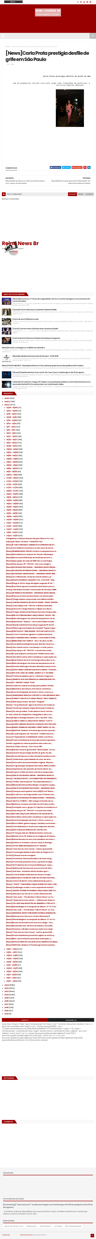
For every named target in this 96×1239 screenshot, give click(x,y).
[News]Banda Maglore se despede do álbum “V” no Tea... (31, 906)
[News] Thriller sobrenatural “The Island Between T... (30, 782)
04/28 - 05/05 (12, 519)
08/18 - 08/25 (12, 468)
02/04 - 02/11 (12, 968)
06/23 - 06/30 (12, 494)
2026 (6, 398)
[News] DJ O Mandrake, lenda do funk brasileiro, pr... (29, 577)
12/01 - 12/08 (11, 420)
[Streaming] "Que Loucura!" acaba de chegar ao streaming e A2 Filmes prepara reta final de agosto (48, 1206)
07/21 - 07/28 (12, 481)
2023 (6, 985)
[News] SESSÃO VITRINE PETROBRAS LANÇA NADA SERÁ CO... (31, 890)
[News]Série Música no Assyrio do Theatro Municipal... (30, 554)
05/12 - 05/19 (12, 513)
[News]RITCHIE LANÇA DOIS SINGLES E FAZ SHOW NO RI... (30, 814)
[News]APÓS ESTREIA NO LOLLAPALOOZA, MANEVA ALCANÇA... (32, 942)
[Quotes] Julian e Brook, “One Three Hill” (24, 746)
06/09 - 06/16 (12, 500)
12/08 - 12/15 (11, 417)
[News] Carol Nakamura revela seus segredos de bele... (31, 826)
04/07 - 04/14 (12, 529)
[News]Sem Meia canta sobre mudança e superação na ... (32, 817)
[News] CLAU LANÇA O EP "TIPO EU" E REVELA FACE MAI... (29, 605)
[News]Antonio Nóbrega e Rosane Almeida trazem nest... (31, 666)
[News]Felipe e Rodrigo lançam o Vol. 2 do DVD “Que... (30, 717)
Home (8, 47)
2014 (6, 1014)
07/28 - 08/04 (12, 478)
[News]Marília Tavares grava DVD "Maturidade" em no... (31, 750)
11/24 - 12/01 (11, 423)
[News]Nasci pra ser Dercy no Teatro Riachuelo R (28, 916)
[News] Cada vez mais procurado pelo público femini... (30, 685)
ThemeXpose (15, 1235)
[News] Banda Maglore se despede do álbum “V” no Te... (31, 919)
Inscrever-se (71, 1020)
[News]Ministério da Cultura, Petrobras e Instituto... (29, 689)
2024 (6, 405)
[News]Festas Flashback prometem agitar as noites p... (30, 935)
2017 (6, 1004)
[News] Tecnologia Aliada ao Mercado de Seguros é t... (30, 852)
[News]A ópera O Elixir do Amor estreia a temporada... (30, 772)
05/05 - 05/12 (12, 516)
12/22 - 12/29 (11, 411)
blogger (72, 194)
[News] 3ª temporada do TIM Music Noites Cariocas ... (30, 833)
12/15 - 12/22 (11, 414)
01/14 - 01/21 (11, 978)
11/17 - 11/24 (11, 427)
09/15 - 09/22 (12, 455)
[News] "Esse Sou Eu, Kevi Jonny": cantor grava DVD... (30, 849)
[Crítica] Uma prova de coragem (20, 855)
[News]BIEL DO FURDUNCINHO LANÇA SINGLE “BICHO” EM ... (31, 615)
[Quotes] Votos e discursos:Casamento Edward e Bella (34, 309)
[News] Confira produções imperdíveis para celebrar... (30, 708)
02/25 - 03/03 (12, 958)
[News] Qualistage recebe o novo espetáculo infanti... (30, 887)
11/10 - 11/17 (11, 430)
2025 (6, 401)
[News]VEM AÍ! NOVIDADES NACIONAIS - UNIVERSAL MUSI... (31, 788)
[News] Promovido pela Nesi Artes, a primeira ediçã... (29, 862)
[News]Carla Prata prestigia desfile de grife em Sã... (29, 753)
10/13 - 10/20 (11, 443)
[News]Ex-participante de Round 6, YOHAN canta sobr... (30, 653)
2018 (6, 1001)
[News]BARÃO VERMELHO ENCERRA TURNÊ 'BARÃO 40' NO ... (31, 727)
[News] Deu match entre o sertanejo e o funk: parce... (30, 647)
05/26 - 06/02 (12, 507)
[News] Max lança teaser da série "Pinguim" (25, 702)
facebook (89, 194)
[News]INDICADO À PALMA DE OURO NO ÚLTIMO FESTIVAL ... (31, 878)
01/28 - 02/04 (12, 971)
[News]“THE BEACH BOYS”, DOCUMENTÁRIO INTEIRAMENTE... (32, 778)
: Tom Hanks (57, 1226)
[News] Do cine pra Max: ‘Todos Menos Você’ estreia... (30, 711)
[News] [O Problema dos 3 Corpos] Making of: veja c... (30, 865)
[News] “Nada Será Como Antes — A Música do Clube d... (31, 900)
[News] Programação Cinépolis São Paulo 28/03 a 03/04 (30, 766)
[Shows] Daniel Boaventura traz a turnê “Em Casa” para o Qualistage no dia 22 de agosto (48, 372)
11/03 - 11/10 (11, 433)
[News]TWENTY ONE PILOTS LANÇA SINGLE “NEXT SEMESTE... (32, 698)
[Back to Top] (92, 1235)
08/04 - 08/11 (12, 475)
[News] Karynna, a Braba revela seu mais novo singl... (30, 929)
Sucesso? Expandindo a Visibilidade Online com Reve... (30, 737)
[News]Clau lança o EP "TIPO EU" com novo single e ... (29, 564)
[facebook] (78, 2)
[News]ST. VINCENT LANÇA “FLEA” (20, 682)
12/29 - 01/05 (12, 407)
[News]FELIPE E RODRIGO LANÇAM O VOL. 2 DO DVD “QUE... (31, 580)
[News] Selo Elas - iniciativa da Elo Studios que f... (28, 871)
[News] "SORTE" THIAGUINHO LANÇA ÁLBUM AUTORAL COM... (32, 884)
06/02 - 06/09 (12, 503)
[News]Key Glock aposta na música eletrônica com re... (31, 586)
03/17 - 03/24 (12, 949)
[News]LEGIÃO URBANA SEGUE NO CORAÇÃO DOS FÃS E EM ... (31, 724)
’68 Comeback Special (73, 1226)
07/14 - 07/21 (12, 484)
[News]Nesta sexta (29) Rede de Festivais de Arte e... (29, 557)
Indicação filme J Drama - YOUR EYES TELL (24, 541)
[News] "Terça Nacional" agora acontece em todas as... (31, 705)
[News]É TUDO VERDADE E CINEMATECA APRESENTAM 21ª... (31, 545)
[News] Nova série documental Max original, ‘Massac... (30, 762)
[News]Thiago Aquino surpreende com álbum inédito (30, 599)
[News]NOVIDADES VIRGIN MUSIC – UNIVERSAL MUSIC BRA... (31, 573)
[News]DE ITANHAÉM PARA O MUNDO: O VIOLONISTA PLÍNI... (31, 638)
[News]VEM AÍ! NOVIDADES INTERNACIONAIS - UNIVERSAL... (31, 798)
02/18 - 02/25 (12, 962)
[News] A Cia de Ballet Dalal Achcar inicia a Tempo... (29, 874)
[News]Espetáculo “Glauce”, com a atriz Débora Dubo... (31, 621)
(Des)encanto (31, 1226)
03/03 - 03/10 (12, 955)
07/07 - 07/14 (12, 487)
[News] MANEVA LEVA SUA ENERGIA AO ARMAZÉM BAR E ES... (31, 679)
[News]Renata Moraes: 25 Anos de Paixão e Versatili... (30, 926)
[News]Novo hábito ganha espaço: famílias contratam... (31, 823)
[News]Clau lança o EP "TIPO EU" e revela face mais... (29, 650)
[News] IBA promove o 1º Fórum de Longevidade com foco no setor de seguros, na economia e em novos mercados (51, 300)
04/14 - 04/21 (12, 526)
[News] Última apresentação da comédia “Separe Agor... (31, 628)
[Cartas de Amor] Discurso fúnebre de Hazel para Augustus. (36, 338)
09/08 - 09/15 (12, 459)
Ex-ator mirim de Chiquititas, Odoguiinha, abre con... (29, 714)
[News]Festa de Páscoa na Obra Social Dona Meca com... (31, 756)
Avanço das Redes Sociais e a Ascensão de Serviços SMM (31, 589)
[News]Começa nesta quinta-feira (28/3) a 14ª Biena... (30, 791)
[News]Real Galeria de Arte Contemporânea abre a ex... (31, 660)
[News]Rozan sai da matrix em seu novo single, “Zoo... (30, 922)
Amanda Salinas (39, 1235)
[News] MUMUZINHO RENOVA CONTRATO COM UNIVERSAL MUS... (33, 695)
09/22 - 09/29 (12, 452)
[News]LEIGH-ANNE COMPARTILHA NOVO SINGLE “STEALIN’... (31, 670)
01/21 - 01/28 (11, 974)
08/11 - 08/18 (11, 471)
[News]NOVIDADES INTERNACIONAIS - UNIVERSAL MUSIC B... (31, 570)
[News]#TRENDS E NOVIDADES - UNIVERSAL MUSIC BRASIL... (31, 593)
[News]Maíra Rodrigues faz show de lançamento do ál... (31, 618)
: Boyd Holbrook (45, 1226)
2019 (6, 998)
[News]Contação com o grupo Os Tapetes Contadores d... (32, 807)
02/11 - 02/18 (11, 965)
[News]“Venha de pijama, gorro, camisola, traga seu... (30, 676)
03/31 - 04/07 (12, 532)
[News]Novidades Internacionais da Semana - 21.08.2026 (35, 356)
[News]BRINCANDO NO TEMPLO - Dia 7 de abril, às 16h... (30, 641)
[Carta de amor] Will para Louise (25, 319)
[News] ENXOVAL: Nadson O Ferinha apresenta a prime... (31, 945)
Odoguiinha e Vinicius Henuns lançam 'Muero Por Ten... (30, 538)
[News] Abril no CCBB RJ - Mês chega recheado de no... (30, 801)
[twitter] (81, 2)
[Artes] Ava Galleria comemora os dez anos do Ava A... (30, 548)
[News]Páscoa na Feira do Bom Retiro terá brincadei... (30, 596)
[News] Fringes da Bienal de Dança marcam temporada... (31, 612)
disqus (80, 194)
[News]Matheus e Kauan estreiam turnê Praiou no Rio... (30, 804)
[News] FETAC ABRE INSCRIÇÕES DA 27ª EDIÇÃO (26, 846)
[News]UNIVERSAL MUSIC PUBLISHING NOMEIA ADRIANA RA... (31, 913)
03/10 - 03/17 (12, 952)
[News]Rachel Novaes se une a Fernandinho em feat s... (31, 839)
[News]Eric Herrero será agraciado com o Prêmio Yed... (30, 794)
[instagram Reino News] (87, 2)
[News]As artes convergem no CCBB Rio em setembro (23, 347)
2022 (6, 988)
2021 (6, 991)
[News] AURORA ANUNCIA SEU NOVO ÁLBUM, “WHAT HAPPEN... (32, 602)
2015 (6, 1010)
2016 (6, 1007)
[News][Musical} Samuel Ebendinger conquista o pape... (31, 785)
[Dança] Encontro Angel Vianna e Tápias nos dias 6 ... (29, 609)
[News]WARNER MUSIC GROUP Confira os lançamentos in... (31, 551)
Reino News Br (20, 243)
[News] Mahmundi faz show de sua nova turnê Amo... (29, 868)
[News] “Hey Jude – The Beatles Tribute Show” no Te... (30, 897)
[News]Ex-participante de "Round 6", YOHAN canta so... (30, 734)
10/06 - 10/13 (11, 446)
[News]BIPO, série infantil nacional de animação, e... (29, 938)
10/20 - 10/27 (12, 439)
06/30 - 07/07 (12, 491)
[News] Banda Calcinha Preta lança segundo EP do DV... (30, 625)
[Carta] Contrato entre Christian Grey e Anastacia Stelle (35, 328)
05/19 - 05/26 (12, 510)
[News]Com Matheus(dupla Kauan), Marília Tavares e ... (31, 644)
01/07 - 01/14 (11, 981)
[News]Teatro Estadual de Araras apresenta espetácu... (31, 740)
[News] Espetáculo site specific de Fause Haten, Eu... (29, 769)
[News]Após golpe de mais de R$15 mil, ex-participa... (29, 561)
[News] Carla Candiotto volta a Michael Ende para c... (30, 881)
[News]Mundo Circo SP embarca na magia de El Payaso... (31, 836)
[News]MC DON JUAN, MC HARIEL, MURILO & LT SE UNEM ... (30, 673)
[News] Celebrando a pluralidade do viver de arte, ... (29, 759)
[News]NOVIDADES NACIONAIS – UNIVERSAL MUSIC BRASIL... (31, 567)
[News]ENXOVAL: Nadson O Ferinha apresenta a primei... (31, 730)
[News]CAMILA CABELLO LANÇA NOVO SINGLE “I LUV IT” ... (30, 721)
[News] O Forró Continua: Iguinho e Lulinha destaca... (29, 634)
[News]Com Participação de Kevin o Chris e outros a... (30, 692)
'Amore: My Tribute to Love (13, 1226)
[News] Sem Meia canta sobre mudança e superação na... (32, 657)
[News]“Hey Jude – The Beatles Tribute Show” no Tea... (30, 910)
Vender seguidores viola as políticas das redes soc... (29, 743)
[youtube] (84, 2)
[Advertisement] (16, 274)
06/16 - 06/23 (12, 497)
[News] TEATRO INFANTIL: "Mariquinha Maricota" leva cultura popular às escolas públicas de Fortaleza (42, 365)
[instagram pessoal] (90, 2)
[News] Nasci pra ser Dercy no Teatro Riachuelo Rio (29, 894)
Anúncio (25, 1020)
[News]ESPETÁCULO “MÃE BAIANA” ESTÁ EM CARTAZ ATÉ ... (31, 631)
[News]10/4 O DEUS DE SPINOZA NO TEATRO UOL (26, 830)
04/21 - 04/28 (12, 523)
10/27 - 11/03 (11, 436)
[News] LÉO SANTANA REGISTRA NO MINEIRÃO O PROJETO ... (31, 903)
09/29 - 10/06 (12, 449)
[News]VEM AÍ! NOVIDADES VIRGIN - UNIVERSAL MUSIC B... (30, 775)
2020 (6, 995)
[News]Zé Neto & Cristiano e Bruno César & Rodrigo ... (30, 842)
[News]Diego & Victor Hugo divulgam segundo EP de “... (30, 583)
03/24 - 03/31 (12, 535)
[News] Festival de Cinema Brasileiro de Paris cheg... (29, 858)
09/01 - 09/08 (12, 462)
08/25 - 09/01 (12, 465)
